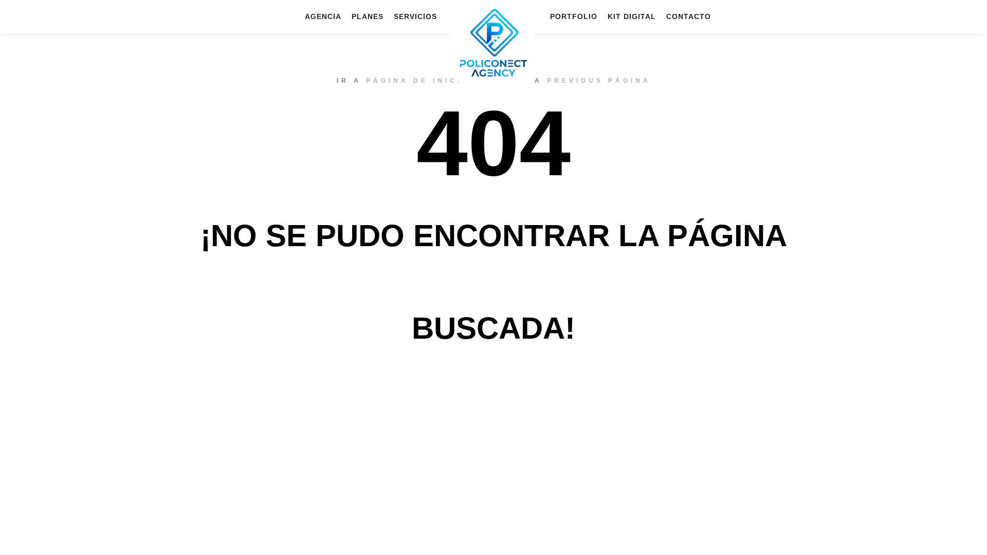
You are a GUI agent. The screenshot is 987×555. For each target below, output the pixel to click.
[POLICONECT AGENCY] (493, 42)
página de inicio (418, 80)
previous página (599, 80)
